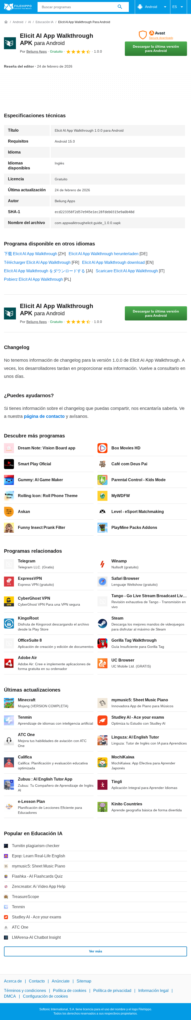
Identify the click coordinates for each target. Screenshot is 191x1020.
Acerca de (13, 981)
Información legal (153, 991)
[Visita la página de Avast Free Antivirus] (156, 35)
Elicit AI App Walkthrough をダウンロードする (44, 271)
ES (174, 7)
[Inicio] (6, 22)
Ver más (95, 951)
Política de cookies (69, 991)
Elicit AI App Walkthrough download (113, 262)
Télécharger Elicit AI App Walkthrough (37, 262)
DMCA (10, 996)
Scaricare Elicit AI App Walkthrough (127, 271)
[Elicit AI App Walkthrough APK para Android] (10, 43)
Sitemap (84, 981)
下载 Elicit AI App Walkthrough (30, 254)
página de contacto (44, 416)
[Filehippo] (18, 7)
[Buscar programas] (120, 7)
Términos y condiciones (25, 991)
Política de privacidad (112, 991)
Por (33, 51)
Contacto (37, 981)
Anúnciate (61, 981)
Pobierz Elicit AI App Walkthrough (33, 279)
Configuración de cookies (45, 996)
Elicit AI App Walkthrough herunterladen (104, 254)
